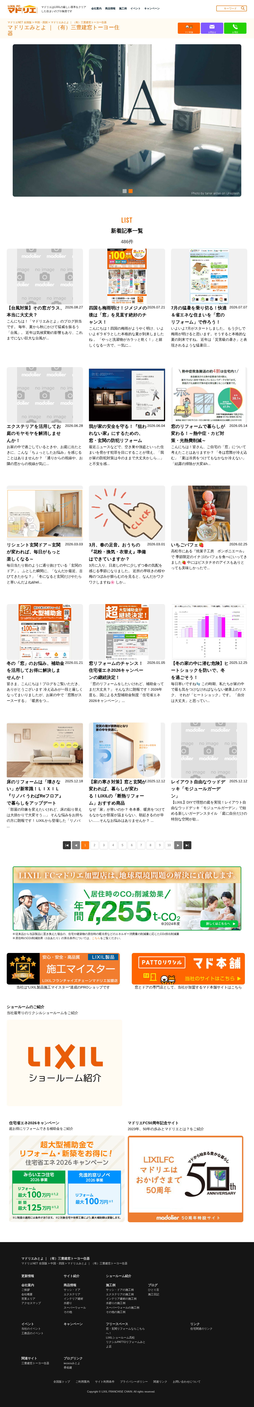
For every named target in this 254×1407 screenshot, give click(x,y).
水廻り (68, 1303)
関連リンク (160, 1381)
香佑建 (68, 1367)
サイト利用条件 (104, 1381)
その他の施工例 (115, 1312)
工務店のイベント (32, 1333)
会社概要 (27, 1294)
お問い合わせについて (187, 1381)
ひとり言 (153, 1289)
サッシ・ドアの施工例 (120, 1289)
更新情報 (27, 1276)
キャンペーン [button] (152, 8)
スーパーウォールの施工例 (122, 1307)
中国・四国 (41, 22)
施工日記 (153, 1294)
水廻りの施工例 (115, 1303)
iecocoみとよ (72, 1363)
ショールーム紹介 (118, 1276)
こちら (96, 938)
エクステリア (72, 1294)
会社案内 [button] (96, 8)
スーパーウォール (75, 1307)
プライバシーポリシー (134, 1381)
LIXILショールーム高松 (120, 1337)
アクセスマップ (31, 1303)
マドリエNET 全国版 (20, 22)
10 (169, 845)
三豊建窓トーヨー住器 (35, 1363)
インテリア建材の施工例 (121, 1298)
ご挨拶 (25, 1289)
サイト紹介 (72, 1276)
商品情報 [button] (110, 8)
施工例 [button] (123, 8)
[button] (124, 191)
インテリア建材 (73, 1298)
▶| (187, 845)
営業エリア (28, 1298)
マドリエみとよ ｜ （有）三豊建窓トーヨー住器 (79, 22)
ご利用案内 (82, 1381)
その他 (68, 1312)
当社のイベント (31, 1328)
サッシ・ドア (72, 1289)
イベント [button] (135, 8)
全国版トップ (61, 1381)
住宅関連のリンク (201, 1328)
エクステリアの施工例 (120, 1294)
